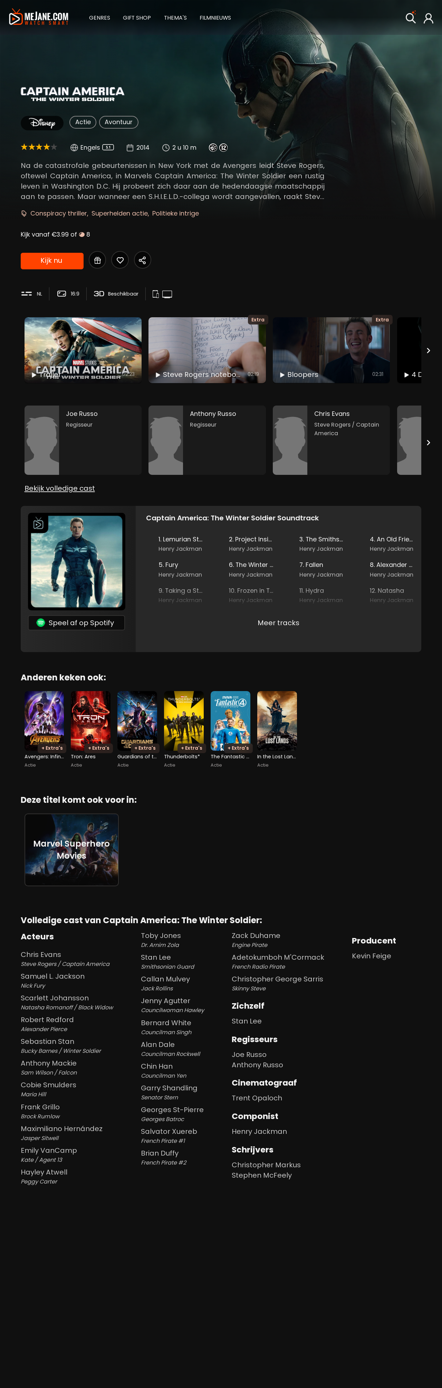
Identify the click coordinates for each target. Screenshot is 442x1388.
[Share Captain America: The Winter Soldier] (142, 259)
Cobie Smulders (48, 1089)
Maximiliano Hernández (62, 1133)
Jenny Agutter (172, 1005)
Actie (83, 122)
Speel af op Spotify (81, 623)
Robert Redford (47, 1024)
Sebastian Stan (61, 1046)
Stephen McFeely (262, 1175)
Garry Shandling (169, 1092)
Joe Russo (249, 1054)
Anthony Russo (257, 1065)
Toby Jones (161, 940)
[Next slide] (428, 350)
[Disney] (42, 123)
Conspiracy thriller (58, 213)
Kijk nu (51, 260)
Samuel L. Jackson (53, 980)
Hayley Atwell (44, 1176)
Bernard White (166, 1027)
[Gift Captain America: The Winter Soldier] (97, 259)
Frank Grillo (40, 1111)
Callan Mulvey (165, 983)
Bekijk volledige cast (60, 488)
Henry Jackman (259, 1131)
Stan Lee (167, 961)
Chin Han (163, 1070)
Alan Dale (170, 1049)
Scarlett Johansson (67, 1002)
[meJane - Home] (38, 17)
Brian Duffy (163, 1157)
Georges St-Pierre (172, 1114)
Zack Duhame (256, 940)
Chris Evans (65, 959)
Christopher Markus (266, 1165)
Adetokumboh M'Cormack (278, 961)
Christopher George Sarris (277, 983)
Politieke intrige (175, 213)
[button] (99, 17)
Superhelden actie (120, 213)
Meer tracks (278, 623)
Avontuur (119, 122)
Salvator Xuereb (169, 1136)
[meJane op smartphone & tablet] (157, 294)
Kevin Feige (371, 956)
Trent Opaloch (257, 1098)
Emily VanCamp (49, 1155)
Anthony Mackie (49, 1067)
